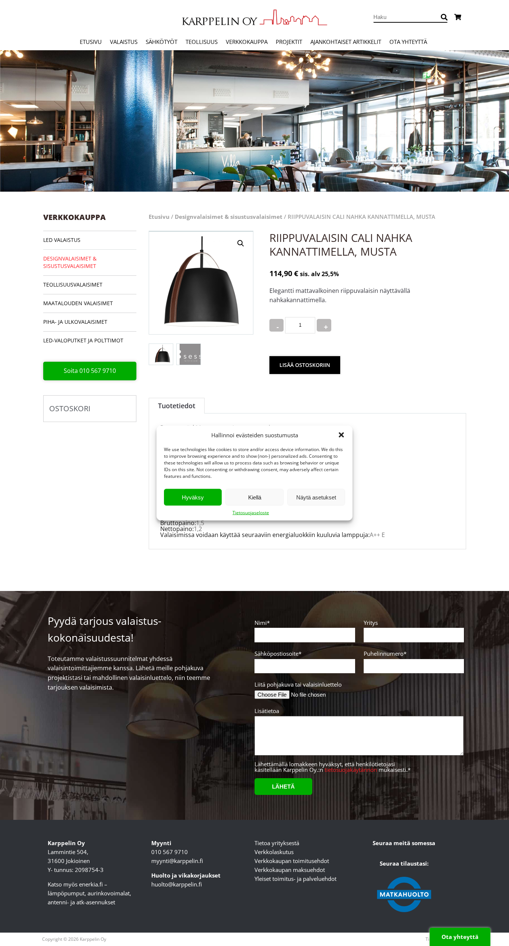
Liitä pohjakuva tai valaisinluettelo (298, 684)
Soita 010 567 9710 (90, 371)
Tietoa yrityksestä (277, 843)
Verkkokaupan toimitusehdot (292, 860)
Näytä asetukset (316, 497)
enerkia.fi (91, 884)
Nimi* (262, 623)
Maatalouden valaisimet (78, 303)
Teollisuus (202, 41)
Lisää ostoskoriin (304, 364)
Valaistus (123, 41)
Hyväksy (193, 497)
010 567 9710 (169, 852)
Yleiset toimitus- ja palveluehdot (295, 878)
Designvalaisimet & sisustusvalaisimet (70, 262)
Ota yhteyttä (408, 41)
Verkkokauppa (247, 41)
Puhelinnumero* (385, 654)
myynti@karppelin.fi (177, 860)
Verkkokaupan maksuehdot (290, 869)
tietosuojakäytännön (351, 769)
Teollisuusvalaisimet (72, 284)
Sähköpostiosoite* (278, 654)
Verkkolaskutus (274, 852)
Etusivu (91, 41)
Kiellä (254, 497)
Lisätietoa (267, 711)
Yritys (371, 623)
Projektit (289, 41)
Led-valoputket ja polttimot (83, 340)
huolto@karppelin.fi (176, 884)
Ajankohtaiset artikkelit (345, 41)
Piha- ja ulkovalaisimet (75, 321)
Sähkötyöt (161, 41)
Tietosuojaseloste (251, 512)
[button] (341, 435)
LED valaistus (61, 239)
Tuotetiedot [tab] (176, 405)
